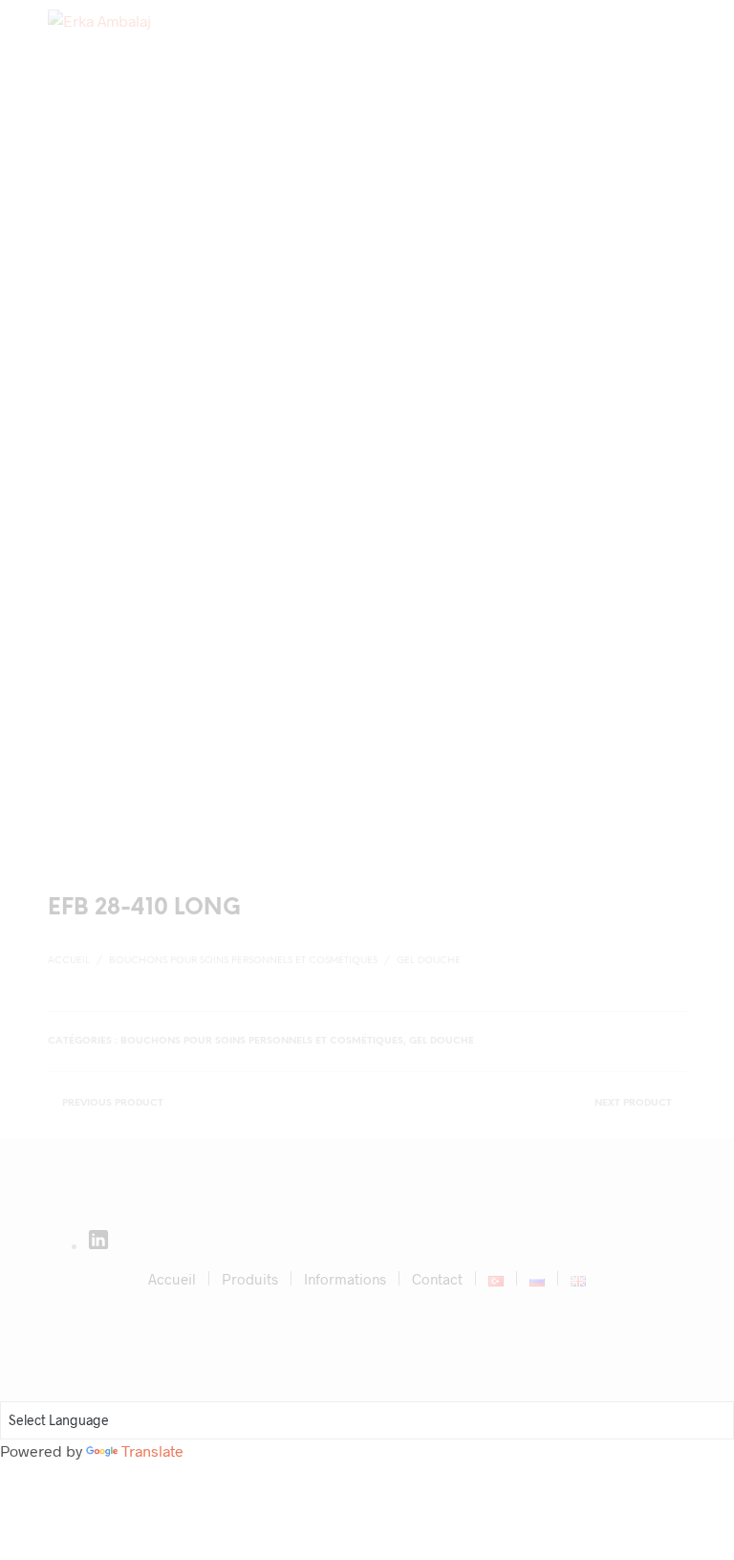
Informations (345, 1278)
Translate (152, 1450)
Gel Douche (429, 961)
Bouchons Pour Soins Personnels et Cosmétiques (243, 961)
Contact (437, 1278)
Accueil (69, 961)
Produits (250, 1278)
